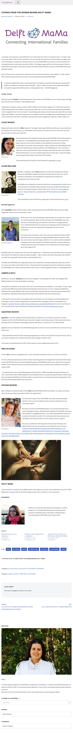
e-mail (66, 199)
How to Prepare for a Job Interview (34, 192)
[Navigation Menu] (18, 2)
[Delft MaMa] (7, 2)
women (63, 549)
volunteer (44, 549)
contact (12, 492)
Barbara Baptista (8, 16)
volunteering (54, 549)
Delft (8, 549)
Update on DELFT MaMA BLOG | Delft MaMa (22, 574)
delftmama (16, 549)
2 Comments (30, 16)
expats (24, 549)
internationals (33, 549)
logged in (15, 590)
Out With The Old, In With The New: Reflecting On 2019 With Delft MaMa (30, 304)
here (7, 330)
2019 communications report (53, 306)
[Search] (69, 702)
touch (59, 160)
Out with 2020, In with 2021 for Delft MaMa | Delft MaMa (26, 568)
